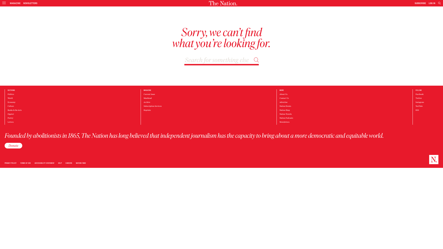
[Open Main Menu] (4, 3)
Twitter (419, 98)
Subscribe (420, 3)
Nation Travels (286, 114)
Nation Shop (285, 110)
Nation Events (285, 106)
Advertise (283, 102)
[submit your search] (256, 60)
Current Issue (149, 94)
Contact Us (284, 98)
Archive (147, 102)
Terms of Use (25, 163)
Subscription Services (153, 106)
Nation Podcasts (286, 118)
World (10, 98)
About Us (283, 94)
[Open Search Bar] (439, 3)
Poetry (10, 118)
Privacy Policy (11, 163)
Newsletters (30, 3)
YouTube (419, 106)
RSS (417, 110)
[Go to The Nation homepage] (223, 3)
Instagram (420, 102)
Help (60, 163)
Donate (13, 146)
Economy (11, 102)
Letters (11, 122)
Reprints (147, 110)
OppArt (11, 114)
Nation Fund (81, 163)
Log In (432, 3)
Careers (69, 163)
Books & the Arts (15, 110)
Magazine (15, 3)
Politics (11, 94)
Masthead (148, 98)
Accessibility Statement (44, 163)
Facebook (420, 94)
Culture (11, 106)
